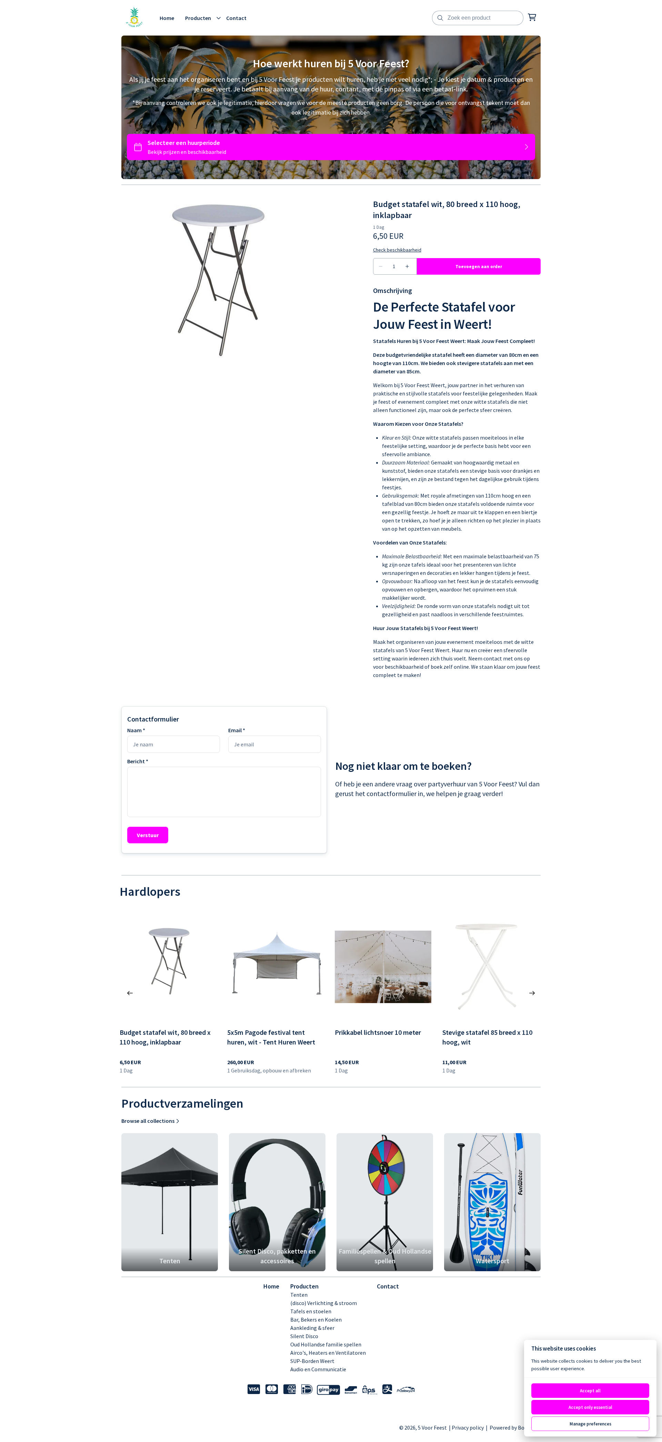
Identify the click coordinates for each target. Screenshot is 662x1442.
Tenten (299, 1294)
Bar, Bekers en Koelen (316, 1319)
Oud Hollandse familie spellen (325, 1344)
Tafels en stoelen (310, 1311)
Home (271, 1286)
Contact (388, 1286)
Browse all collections (147, 1120)
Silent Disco (304, 1336)
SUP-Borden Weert (312, 1360)
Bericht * (137, 761)
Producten (304, 1286)
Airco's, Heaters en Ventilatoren (328, 1352)
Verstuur (148, 835)
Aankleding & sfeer (312, 1327)
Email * (236, 730)
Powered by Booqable (515, 1427)
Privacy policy (468, 1427)
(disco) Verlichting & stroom (323, 1302)
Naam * (136, 730)
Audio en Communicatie (318, 1369)
